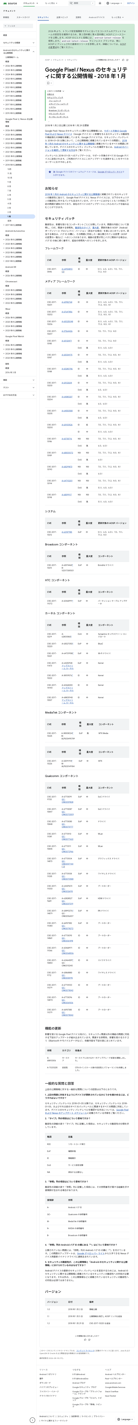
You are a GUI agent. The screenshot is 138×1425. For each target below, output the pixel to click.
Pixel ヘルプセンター (114, 1378)
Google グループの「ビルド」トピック (87, 1399)
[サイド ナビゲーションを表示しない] (32, 1420)
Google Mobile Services (115, 1387)
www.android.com (113, 1383)
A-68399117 (67, 495)
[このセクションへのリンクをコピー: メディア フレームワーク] (77, 281)
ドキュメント (29, 3)
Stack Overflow (111, 1391)
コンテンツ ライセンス (85, 1351)
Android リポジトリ (47, 1374)
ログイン (131, 3)
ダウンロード (45, 1383)
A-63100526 (67, 425)
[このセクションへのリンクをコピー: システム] (58, 511)
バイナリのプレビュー (48, 1387)
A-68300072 (67, 453)
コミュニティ (62, 1416)
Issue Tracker (110, 1396)
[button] (16, 43)
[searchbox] (18, 26)
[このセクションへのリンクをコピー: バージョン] (64, 1292)
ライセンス (86, 1416)
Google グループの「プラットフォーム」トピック (87, 1392)
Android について (47, 1416)
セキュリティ (43, 17)
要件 (41, 1378)
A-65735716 (67, 439)
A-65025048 (67, 321)
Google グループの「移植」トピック (87, 1405)
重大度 (95, 227)
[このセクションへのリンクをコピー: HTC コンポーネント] (72, 580)
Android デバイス (97, 17)
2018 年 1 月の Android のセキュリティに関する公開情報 (72, 194)
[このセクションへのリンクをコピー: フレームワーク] (66, 248)
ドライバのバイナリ (47, 1396)
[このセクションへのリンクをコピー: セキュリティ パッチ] (77, 219)
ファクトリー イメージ (49, 1391)
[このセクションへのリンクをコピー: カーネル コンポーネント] (78, 613)
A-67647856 (67, 312)
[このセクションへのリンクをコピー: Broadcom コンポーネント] (80, 544)
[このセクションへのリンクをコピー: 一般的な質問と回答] (77, 1083)
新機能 (6, 17)
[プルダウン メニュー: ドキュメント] (38, 3)
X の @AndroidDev (80, 1378)
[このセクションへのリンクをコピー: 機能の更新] (64, 1028)
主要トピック (62, 17)
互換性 (78, 17)
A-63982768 (67, 302)
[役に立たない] (127, 60)
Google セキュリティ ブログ (84, 1387)
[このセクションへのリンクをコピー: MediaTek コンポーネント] (79, 712)
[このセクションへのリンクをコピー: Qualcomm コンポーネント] (81, 776)
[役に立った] (123, 60)
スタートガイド (23, 17)
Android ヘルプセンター (115, 1374)
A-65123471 (67, 341)
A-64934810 (67, 269)
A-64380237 (67, 397)
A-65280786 (67, 369)
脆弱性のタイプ (82, 227)
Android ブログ (78, 1383)
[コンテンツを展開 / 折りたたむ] (63, 91)
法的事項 (75, 1416)
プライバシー (99, 1416)
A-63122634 (67, 383)
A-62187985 (67, 532)
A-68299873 (67, 467)
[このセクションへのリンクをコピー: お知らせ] (60, 188)
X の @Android (78, 1374)
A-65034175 (67, 355)
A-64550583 (67, 411)
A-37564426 (67, 331)
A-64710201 (67, 481)
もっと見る (50, 3)
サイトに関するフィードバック (54, 1421)
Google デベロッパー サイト (110, 172)
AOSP (47, 60)
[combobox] (81, 3)
